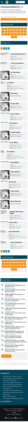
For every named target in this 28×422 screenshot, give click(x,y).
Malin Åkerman (16, 201)
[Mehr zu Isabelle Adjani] (5, 139)
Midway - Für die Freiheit (9, 396)
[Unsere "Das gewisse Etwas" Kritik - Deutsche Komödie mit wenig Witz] (2, 335)
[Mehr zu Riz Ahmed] (4, 181)
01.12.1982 (18, 186)
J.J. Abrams (10, 82)
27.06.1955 (20, 134)
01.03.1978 (19, 118)
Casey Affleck (14, 162)
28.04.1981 (18, 226)
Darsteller (19, 59)
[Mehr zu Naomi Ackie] (5, 110)
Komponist (21, 88)
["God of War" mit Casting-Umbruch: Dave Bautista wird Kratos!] (2, 349)
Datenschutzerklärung (18, 409)
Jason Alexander (14, 231)
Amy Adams (13, 123)
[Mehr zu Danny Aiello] (5, 198)
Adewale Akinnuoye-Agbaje (17, 212)
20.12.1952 (20, 174)
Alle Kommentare (6, 401)
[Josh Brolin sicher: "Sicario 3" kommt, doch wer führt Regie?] (2, 312)
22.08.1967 (19, 217)
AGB (11, 409)
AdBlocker (19, 410)
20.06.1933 (20, 193)
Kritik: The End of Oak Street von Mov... (12, 384)
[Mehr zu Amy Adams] (4, 122)
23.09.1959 (18, 235)
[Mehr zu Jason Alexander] (4, 232)
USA (15, 56)
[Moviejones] (6, 3)
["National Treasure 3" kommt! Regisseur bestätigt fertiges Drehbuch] (2, 345)
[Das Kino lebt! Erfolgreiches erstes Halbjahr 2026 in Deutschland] (2, 289)
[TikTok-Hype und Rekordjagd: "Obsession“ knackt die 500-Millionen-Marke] (2, 326)
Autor (23, 78)
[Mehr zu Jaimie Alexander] (5, 243)
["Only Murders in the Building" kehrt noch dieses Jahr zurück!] (2, 285)
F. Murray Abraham (17, 63)
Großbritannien (17, 106)
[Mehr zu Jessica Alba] (4, 221)
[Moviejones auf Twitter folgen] (19, 418)
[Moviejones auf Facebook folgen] (9, 418)
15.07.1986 (20, 58)
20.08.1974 (19, 127)
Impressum (6, 409)
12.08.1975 (19, 166)
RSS (11, 410)
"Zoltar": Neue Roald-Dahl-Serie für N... (13, 386)
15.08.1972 (16, 155)
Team (14, 410)
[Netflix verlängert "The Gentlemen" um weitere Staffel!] (2, 294)
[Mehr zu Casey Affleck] (5, 161)
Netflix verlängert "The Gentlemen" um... (13, 378)
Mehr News (6, 356)
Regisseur (19, 78)
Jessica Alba (13, 222)
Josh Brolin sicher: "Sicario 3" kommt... (12, 376)
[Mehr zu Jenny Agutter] (5, 179)
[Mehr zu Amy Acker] (5, 100)
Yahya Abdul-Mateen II (18, 54)
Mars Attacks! (6, 394)
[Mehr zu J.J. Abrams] (3, 83)
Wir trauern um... (7, 388)
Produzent (9, 90)
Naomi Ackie (15, 103)
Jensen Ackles (15, 114)
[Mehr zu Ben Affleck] (3, 152)
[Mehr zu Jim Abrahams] (5, 79)
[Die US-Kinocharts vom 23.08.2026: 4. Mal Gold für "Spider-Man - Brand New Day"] (2, 331)
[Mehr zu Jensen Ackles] (5, 113)
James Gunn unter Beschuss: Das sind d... (13, 392)
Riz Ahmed (12, 182)
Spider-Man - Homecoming (9, 380)
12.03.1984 (20, 246)
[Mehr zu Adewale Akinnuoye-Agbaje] (5, 213)
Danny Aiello (15, 191)
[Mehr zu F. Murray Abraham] (5, 63)
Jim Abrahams (15, 72)
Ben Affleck (11, 152)
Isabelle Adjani (16, 132)
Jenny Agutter (15, 172)
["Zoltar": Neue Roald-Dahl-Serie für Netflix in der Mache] (2, 308)
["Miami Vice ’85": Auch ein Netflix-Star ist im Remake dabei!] (2, 321)
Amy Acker (14, 93)
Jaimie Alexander (16, 242)
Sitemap (7, 410)
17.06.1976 (19, 146)
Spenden (14, 412)
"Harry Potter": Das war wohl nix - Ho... (12, 390)
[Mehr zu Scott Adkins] (5, 141)
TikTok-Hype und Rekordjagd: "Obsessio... (13, 398)
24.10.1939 (20, 67)
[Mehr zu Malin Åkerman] (5, 208)
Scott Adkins (14, 142)
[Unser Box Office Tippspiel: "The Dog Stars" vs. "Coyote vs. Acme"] (2, 303)
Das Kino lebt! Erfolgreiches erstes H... (12, 382)
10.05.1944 (20, 76)
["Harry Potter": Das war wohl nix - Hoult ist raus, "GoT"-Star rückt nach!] (2, 298)
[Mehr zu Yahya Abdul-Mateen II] (5, 54)
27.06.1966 (16, 86)
